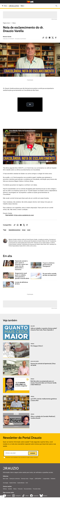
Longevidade (46, 478)
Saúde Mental (20, 482)
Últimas (5, 488)
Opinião (10, 488)
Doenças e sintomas (15, 478)
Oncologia (5, 482)
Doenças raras (24, 478)
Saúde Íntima (12, 482)
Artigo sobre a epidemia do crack (24, 215)
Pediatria (53, 478)
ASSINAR (32, 453)
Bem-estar (5, 478)
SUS (27, 482)
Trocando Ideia (36, 488)
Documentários (27, 488)
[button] (43, 37)
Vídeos (15, 488)
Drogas (31, 478)
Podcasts (20, 488)
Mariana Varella (7, 36)
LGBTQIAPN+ (38, 478)
